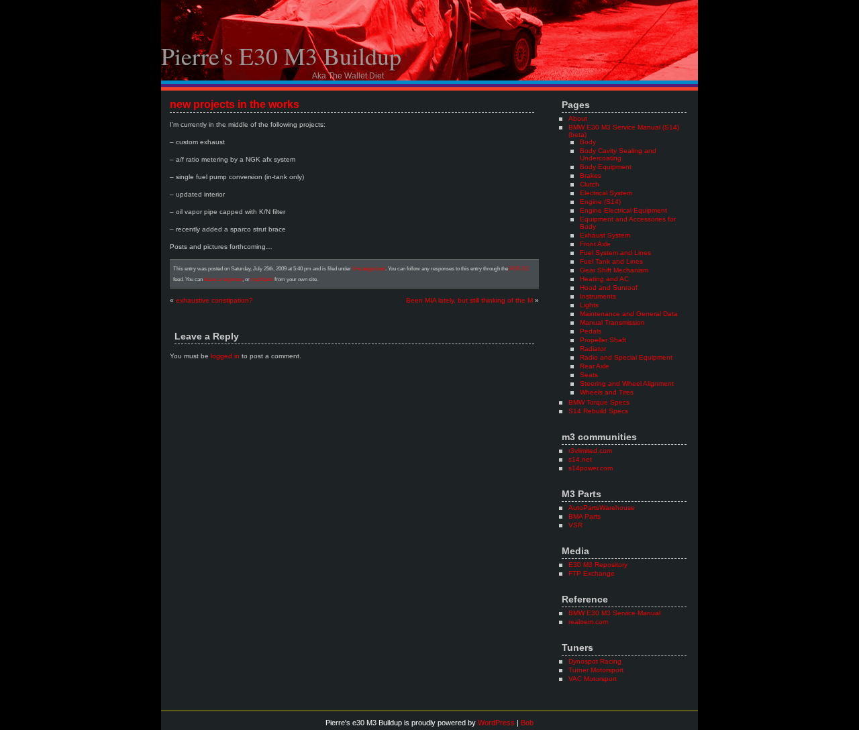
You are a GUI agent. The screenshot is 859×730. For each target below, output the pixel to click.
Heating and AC (604, 278)
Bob (527, 723)
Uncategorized (368, 268)
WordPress (496, 723)
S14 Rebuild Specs (598, 411)
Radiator (593, 348)
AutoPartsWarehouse (601, 507)
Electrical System (606, 193)
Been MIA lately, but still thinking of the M (469, 300)
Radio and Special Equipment (626, 357)
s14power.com (590, 468)
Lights (589, 305)
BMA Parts (584, 516)
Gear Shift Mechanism (614, 270)
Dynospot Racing (594, 661)
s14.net (580, 459)
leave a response (223, 279)
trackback (262, 279)
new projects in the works (234, 104)
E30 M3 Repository (597, 564)
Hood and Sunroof (609, 287)
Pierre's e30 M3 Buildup (281, 56)
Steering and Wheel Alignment (627, 383)
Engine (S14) (600, 201)
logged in (225, 356)
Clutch (589, 184)
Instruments (598, 296)
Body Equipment (605, 166)
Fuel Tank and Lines (611, 261)
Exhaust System (605, 235)
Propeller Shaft (603, 340)
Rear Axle (594, 366)
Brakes (590, 175)
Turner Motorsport (595, 670)
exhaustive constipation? (214, 300)
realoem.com (588, 621)
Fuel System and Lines (615, 252)
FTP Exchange (591, 573)
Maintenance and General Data (629, 313)
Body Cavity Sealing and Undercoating (618, 154)
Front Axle (595, 244)
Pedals (590, 331)
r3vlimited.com (590, 450)
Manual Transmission (612, 322)
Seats (589, 374)
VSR (575, 525)
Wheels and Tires (607, 392)
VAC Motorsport (592, 678)
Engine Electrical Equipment (623, 210)
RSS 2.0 (518, 268)
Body (588, 142)
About (577, 118)
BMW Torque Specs (598, 402)
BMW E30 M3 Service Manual (614, 613)
